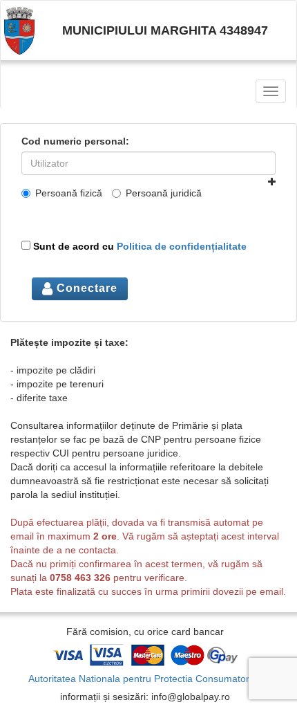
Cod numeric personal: (75, 141)
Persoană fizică (68, 193)
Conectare (85, 288)
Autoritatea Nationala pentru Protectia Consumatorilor (145, 678)
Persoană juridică (164, 193)
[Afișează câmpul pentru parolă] (272, 182)
